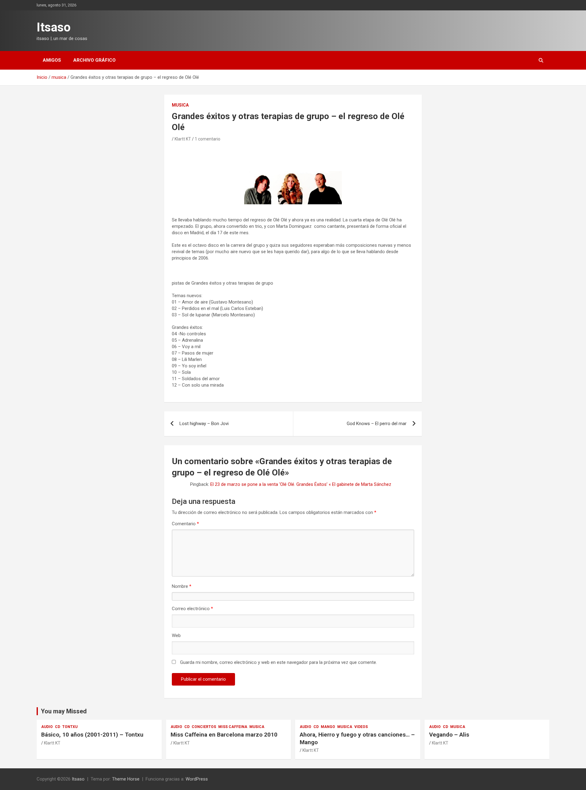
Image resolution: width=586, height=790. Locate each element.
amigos (52, 60)
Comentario (185, 523)
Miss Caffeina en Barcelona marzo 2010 (224, 734)
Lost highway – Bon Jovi (204, 423)
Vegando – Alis (449, 734)
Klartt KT (183, 139)
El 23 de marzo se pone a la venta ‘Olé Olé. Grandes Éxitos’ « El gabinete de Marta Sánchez (300, 484)
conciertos (204, 727)
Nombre (181, 586)
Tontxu (70, 727)
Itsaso (54, 27)
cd (57, 727)
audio (47, 727)
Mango (328, 727)
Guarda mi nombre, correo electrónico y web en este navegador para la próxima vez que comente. (278, 662)
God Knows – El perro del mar (377, 423)
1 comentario (207, 139)
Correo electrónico (192, 608)
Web (176, 635)
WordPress (197, 779)
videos (361, 727)
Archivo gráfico (94, 60)
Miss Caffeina (232, 727)
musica (180, 105)
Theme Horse (125, 779)
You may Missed (64, 711)
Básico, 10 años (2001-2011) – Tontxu (92, 734)
